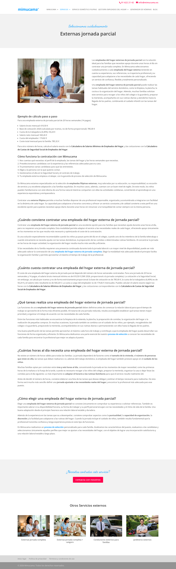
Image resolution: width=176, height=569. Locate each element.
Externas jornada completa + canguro (70, 541)
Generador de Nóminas (141, 10)
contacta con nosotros (88, 479)
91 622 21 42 (127, 2)
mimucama (51, 10)
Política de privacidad (37, 559)
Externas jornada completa (33, 539)
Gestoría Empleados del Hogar (112, 10)
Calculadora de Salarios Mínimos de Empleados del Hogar (97, 146)
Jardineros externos (142, 539)
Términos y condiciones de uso (61, 559)
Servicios (64, 10)
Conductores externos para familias (106, 541)
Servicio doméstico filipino (84, 10)
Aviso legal (22, 559)
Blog (155, 10)
